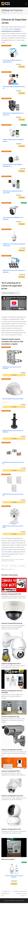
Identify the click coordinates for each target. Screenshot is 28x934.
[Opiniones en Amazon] (5, 402)
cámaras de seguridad (7, 554)
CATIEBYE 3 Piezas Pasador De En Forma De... (13, 463)
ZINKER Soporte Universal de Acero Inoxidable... (12, 367)
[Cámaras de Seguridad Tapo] (14, 707)
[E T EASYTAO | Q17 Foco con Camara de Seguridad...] (14, 868)
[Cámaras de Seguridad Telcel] (14, 763)
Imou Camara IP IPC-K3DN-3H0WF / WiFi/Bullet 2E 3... (12, 165)
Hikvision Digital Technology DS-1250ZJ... (13, 398)
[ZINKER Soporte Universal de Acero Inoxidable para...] (14, 357)
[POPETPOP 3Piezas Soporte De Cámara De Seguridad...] (14, 484)
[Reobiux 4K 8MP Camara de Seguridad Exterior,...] (14, 132)
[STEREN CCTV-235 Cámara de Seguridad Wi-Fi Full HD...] (14, 236)
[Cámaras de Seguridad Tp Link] (14, 814)
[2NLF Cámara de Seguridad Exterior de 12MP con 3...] (14, 105)
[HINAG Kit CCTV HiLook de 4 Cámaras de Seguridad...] (14, 263)
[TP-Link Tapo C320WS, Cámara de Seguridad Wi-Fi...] (14, 52)
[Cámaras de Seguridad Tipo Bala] (14, 736)
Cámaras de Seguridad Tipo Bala (11, 749)
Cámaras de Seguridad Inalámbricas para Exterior (20, 893)
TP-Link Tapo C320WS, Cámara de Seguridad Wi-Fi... (12, 61)
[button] (26, 4)
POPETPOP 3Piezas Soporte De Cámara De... (13, 495)
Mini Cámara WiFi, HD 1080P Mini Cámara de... (14, 87)
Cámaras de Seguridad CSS (16, 900)
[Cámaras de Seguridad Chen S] (14, 646)
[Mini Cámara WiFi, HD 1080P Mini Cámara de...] (14, 79)
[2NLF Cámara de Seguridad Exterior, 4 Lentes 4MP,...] (14, 183)
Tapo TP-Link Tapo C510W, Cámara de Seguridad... (13, 218)
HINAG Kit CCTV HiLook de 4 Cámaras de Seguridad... (14, 271)
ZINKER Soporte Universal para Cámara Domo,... (13, 526)
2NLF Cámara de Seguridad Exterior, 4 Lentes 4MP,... (13, 191)
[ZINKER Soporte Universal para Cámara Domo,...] (14, 516)
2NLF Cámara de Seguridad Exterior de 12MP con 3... (13, 114)
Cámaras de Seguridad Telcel (10, 771)
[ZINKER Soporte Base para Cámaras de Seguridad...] (14, 420)
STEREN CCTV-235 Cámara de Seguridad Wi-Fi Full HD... (14, 244)
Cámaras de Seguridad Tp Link (11, 829)
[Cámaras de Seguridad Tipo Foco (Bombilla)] (14, 679)
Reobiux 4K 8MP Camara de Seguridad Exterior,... (13, 140)
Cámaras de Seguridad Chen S (11, 663)
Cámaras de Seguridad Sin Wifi (11, 594)
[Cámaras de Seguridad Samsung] (14, 610)
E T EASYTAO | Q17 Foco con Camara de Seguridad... (14, 876)
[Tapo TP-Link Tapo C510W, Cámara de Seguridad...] (14, 210)
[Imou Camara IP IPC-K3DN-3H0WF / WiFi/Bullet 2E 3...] (14, 158)
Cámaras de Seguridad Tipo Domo (12, 796)
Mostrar (17, 293)
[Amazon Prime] (23, 64)
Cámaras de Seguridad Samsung (11, 623)
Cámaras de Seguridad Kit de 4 (5, 893)
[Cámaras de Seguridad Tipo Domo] (14, 785)
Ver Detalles (21, 66)
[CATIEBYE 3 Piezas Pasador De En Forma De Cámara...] (14, 452)
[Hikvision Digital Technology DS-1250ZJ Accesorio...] (14, 388)
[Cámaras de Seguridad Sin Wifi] (14, 585)
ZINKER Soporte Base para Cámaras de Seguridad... (13, 431)
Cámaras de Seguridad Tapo (10, 716)
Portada (3, 12)
